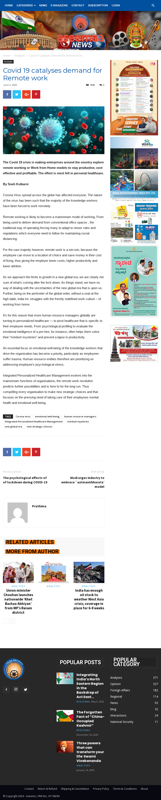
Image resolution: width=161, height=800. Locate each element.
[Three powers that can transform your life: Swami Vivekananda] (65, 746)
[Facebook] (6, 689)
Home (9, 5)
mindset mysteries (78, 421)
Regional (84, 701)
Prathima (39, 506)
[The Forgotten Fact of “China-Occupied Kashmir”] (65, 716)
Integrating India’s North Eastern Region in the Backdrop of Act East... (90, 685)
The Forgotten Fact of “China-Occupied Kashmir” (90, 719)
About (144, 789)
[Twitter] (25, 689)
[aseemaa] (80, 30)
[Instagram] (16, 689)
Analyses (19, 55)
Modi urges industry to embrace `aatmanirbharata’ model (82, 482)
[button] (153, 6)
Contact (77, 5)
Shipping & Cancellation (75, 789)
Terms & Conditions (125, 789)
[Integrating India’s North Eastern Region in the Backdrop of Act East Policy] (65, 678)
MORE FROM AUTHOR (32, 551)
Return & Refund (47, 789)
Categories (25, 5)
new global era (13, 426)
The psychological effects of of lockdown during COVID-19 (25, 480)
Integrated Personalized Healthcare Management (34, 421)
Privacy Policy (101, 789)
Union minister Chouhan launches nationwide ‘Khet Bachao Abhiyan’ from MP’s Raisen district (18, 601)
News (43, 5)
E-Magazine (59, 5)
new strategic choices (39, 426)
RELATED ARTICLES (30, 542)
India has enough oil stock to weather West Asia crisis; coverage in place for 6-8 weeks (89, 599)
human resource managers (80, 416)
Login (116, 5)
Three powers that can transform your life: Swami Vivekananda (90, 752)
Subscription (98, 5)
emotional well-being (47, 416)
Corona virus (23, 416)
